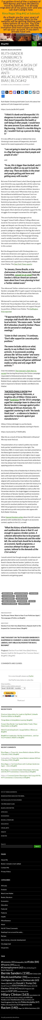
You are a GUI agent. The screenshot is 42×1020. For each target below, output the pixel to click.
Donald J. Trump (26, 983)
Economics (5, 816)
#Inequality (21, 962)
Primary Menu (39, 43)
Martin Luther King (7, 997)
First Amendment (8, 598)
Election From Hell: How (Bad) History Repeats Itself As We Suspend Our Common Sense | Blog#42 (21, 625)
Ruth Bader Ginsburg (9, 603)
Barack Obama (7, 970)
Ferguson (29, 988)
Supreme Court (24, 603)
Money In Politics (19, 997)
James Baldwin (34, 995)
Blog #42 (5, 44)
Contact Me (5, 868)
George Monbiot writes (14, 517)
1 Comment (26, 84)
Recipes (3, 936)
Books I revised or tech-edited (11, 864)
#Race (17, 965)
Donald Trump (6, 986)
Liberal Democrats (9, 601)
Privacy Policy (6, 871)
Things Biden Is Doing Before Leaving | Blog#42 (16, 720)
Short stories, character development (13, 940)
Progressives (22, 601)
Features (4, 913)
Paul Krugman (7, 1002)
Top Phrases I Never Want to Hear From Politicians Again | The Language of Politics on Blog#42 (20, 615)
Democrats (31, 980)
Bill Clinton (35, 974)
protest (32, 601)
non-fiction (29, 1000)
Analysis (4, 50)
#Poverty (7, 964)
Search (3, 844)
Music (3, 924)
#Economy (8, 962)
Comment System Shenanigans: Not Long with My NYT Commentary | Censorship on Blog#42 (19, 771)
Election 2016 (10, 988)
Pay (18, 1002)
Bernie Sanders (7, 593)
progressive (14, 1005)
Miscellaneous (6, 920)
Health (3, 832)
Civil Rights (33, 593)
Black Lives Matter (14, 50)
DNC (12, 983)
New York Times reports (23, 264)
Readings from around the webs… (13, 796)
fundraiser (14, 399)
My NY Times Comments (9, 792)
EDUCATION (19, 986)
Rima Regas (17, 84)
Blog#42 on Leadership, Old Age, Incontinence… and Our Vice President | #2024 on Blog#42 (20, 736)
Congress (19, 980)
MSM (29, 997)
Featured (4, 909)
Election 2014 (32, 986)
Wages (21, 1008)
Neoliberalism (17, 1000)
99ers (26, 968)
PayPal (31, 676)
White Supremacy (32, 1008)
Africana (4, 812)
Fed (22, 988)
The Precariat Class (8, 804)
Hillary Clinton (22, 598)
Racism (9, 1007)
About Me (4, 860)
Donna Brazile (21, 596)
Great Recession (22, 991)
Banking (32, 968)
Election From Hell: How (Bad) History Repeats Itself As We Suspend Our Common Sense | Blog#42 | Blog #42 (20, 653)
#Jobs (33, 961)
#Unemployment (12, 967)
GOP (12, 991)
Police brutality (30, 1002)
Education (5, 824)
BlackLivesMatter (21, 593)
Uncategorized (6, 944)
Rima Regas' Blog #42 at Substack (21, 13)
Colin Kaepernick (8, 596)
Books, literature (7, 820)
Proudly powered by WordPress (10, 1017)
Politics (4, 1005)
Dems (5, 983)
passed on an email (23, 274)
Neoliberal (5, 1000)
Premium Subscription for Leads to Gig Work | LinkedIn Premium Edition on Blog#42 (19, 715)
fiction (4, 991)
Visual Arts (5, 828)
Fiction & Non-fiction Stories (11, 800)
